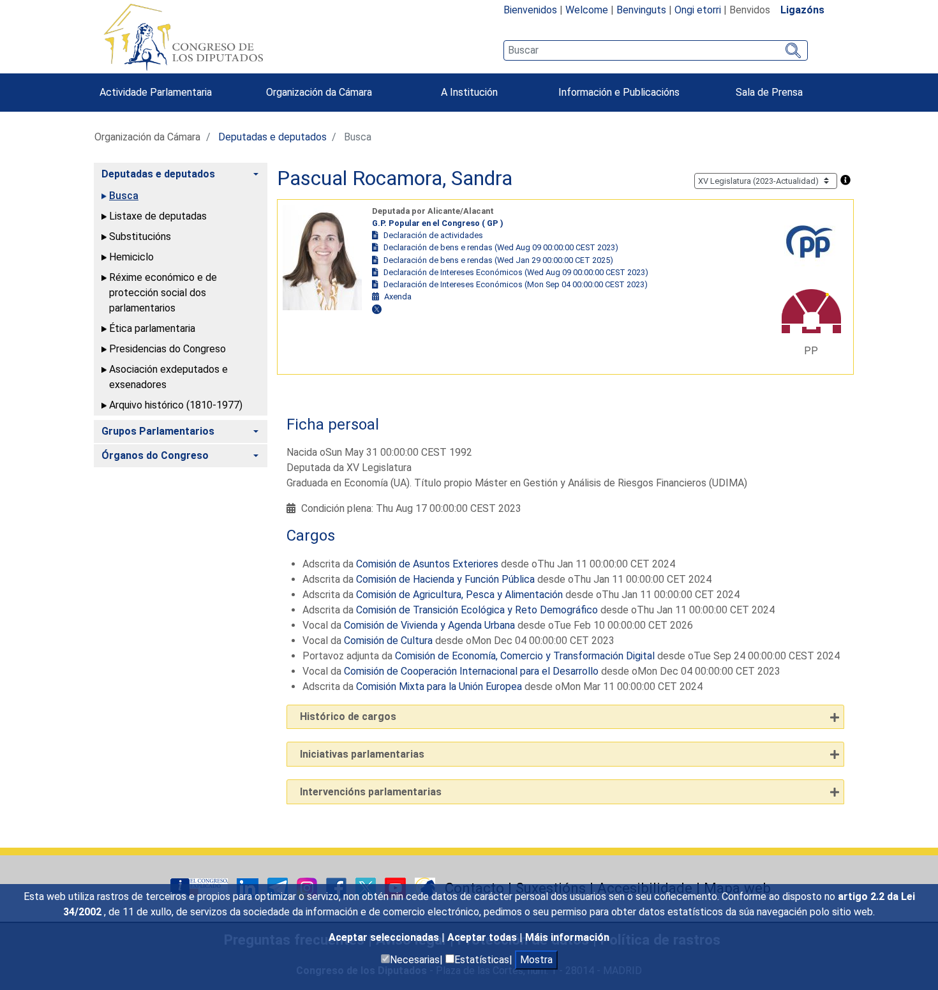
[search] (655, 50)
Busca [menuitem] (123, 196)
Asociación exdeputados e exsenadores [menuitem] (168, 377)
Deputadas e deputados (272, 137)
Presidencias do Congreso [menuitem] (167, 349)
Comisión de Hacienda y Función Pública (445, 579)
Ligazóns (802, 10)
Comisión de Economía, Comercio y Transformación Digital (525, 656)
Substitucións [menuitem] (140, 236)
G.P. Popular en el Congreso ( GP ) (437, 223)
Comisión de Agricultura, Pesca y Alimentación (459, 595)
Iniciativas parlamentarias (362, 754)
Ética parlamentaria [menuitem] (152, 328)
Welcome (586, 10)
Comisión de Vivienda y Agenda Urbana (429, 625)
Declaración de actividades (433, 235)
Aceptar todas (483, 937)
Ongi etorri (697, 10)
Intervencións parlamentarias (371, 792)
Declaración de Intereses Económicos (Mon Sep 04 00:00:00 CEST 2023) (515, 284)
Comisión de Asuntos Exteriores (427, 564)
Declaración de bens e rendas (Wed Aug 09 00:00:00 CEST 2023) (500, 247)
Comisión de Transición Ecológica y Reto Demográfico (477, 610)
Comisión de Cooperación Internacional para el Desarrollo (471, 671)
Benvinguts (641, 10)
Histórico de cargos (348, 716)
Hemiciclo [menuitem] (131, 257)
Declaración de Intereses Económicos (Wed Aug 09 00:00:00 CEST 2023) (515, 272)
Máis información (567, 937)
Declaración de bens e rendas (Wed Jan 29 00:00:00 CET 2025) (498, 260)
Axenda (398, 296)
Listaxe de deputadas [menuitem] (158, 216)
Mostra (536, 960)
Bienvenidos (530, 10)
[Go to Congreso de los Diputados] (183, 37)
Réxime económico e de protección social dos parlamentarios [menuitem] (163, 292)
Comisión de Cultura (388, 640)
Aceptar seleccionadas (385, 937)
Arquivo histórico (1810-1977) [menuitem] (175, 405)
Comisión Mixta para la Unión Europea (439, 686)
